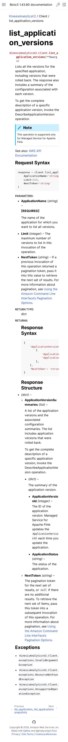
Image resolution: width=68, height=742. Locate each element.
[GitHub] (34, 722)
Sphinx (27, 730)
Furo (54, 730)
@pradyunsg (42, 730)
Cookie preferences (45, 734)
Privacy (16, 734)
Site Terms (27, 734)
